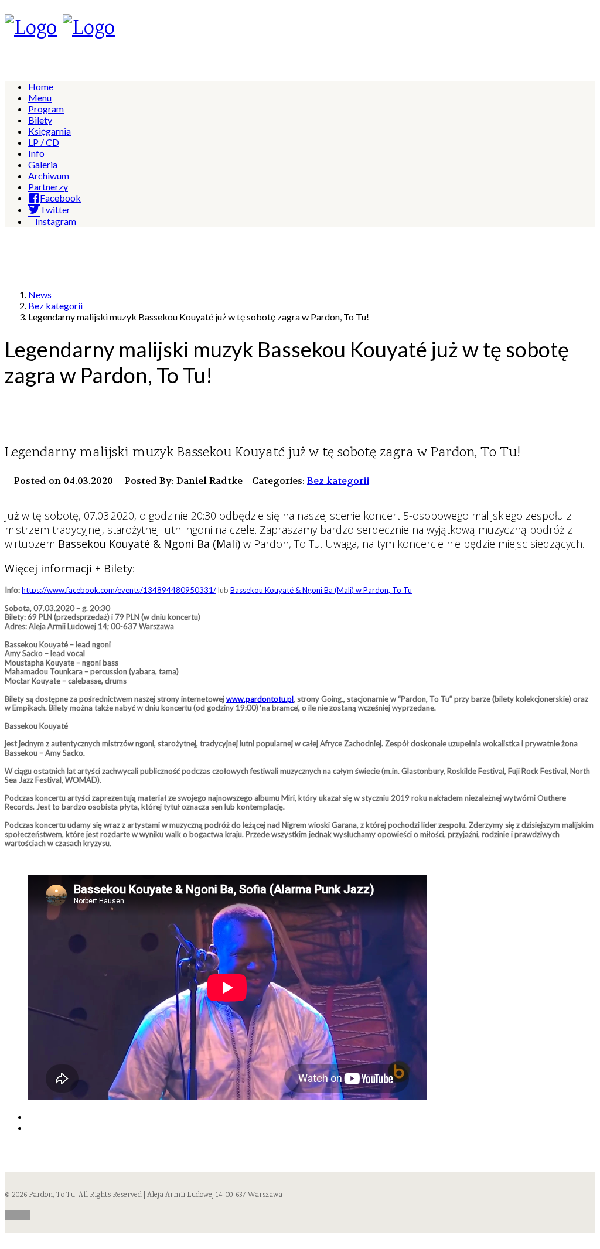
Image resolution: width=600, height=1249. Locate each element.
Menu (40, 97)
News (40, 294)
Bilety (40, 119)
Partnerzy (48, 186)
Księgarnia (49, 130)
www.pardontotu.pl (260, 699)
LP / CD (43, 142)
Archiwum (48, 175)
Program (46, 108)
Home (40, 86)
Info (36, 153)
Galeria (42, 164)
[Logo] (31, 29)
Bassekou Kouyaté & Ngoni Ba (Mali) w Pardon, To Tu (321, 590)
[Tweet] (31, 1127)
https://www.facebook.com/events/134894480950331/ (119, 590)
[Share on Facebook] (31, 1116)
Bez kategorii (55, 305)
